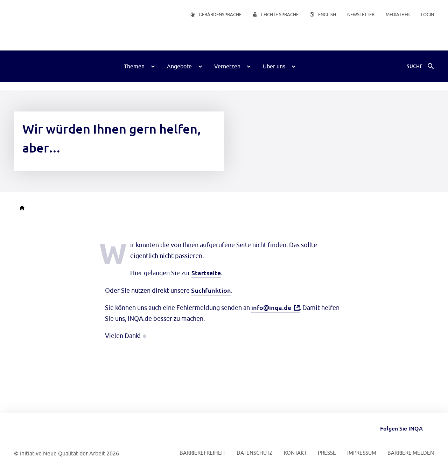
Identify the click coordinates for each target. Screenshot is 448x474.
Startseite (206, 273)
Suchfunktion (211, 290)
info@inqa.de (271, 307)
